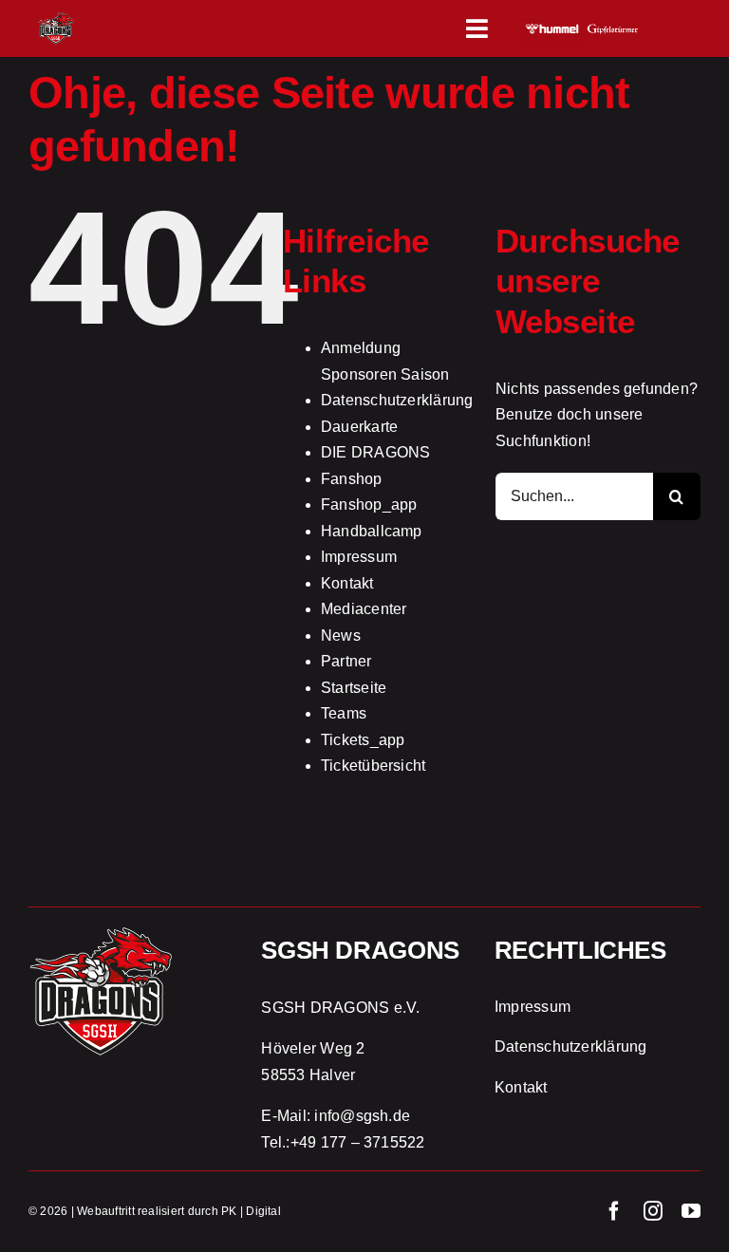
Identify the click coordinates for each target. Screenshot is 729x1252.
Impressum (359, 557)
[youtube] (691, 1211)
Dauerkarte (359, 427)
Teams (343, 713)
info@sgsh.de (362, 1116)
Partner (346, 661)
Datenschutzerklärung (397, 400)
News (341, 635)
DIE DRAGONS (376, 452)
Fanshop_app (369, 504)
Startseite (353, 688)
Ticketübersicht (373, 765)
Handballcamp (371, 531)
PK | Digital (251, 1211)
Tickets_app (363, 740)
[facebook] (614, 1211)
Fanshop (352, 479)
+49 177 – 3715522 (357, 1142)
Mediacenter (364, 609)
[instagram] (653, 1211)
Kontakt (347, 583)
